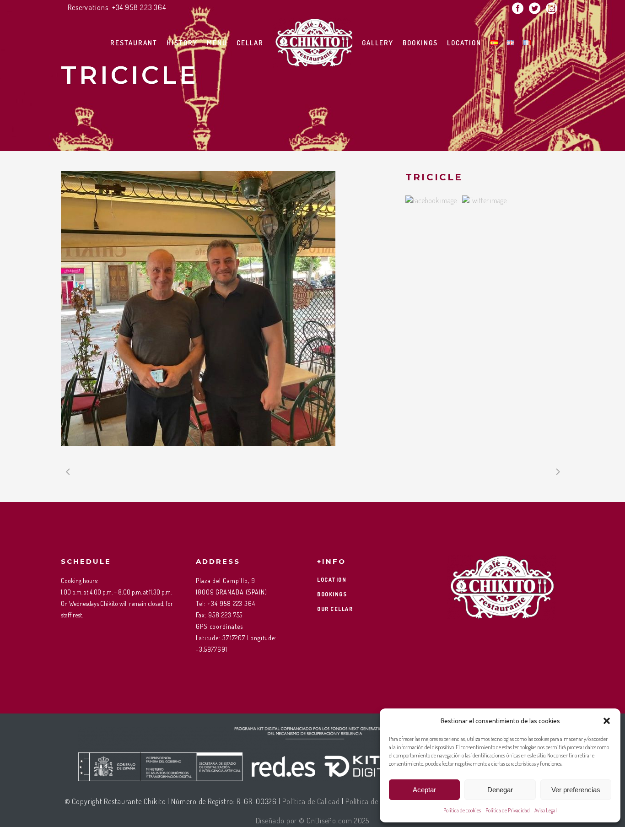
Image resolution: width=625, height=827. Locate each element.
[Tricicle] (224, 308)
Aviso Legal (545, 810)
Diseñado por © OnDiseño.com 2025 (313, 820)
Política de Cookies (374, 801)
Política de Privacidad (507, 810)
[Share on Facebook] (431, 200)
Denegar (500, 790)
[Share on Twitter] (484, 200)
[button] (606, 720)
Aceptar (424, 790)
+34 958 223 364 (139, 7)
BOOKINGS (332, 594)
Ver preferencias (575, 790)
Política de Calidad (311, 801)
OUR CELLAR (335, 608)
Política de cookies (462, 810)
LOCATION (331, 579)
